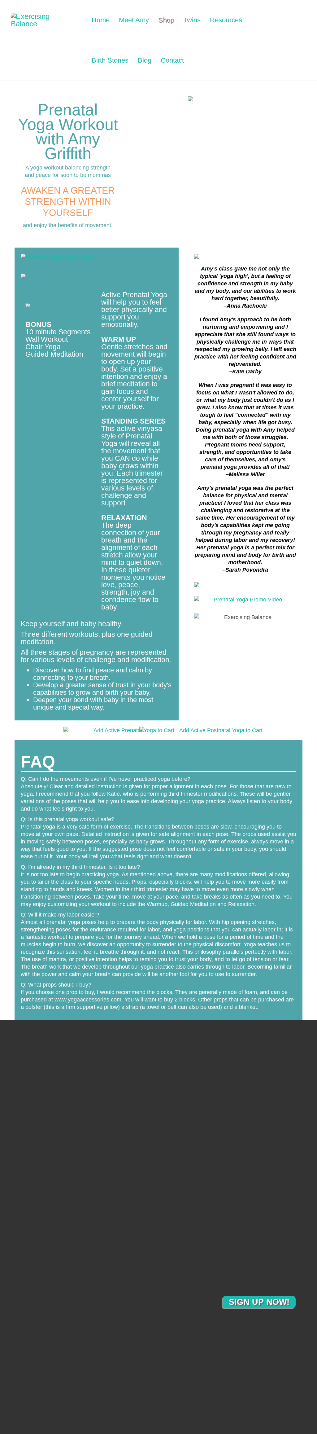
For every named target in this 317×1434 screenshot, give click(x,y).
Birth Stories (110, 60)
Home (101, 20)
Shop (166, 20)
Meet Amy (134, 20)
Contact (172, 60)
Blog (144, 60)
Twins (192, 20)
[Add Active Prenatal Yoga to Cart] (74, 730)
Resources (226, 20)
